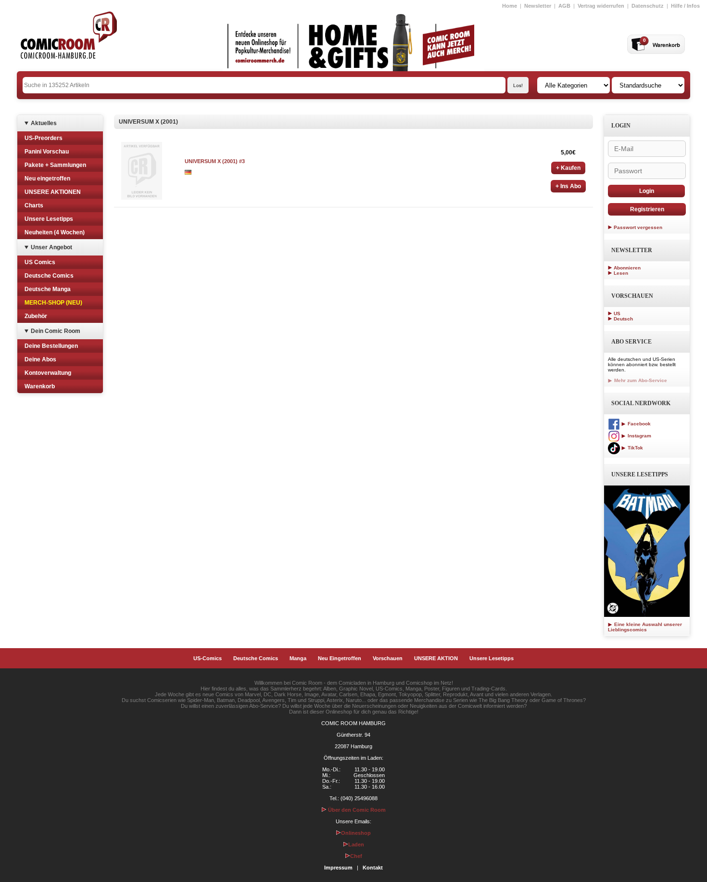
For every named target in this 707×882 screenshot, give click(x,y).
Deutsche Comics (49, 275)
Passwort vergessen (638, 227)
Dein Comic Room (55, 331)
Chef (356, 856)
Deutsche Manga (48, 289)
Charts (34, 205)
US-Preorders (44, 138)
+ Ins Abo (568, 186)
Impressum (338, 867)
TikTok (634, 447)
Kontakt (373, 867)
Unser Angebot (51, 247)
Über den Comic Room (356, 810)
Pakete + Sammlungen (55, 165)
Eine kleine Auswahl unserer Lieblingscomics (645, 627)
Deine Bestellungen (51, 346)
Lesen (621, 273)
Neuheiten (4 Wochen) (55, 232)
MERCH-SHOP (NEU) (53, 302)
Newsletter (537, 6)
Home (509, 6)
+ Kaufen (568, 168)
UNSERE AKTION (436, 658)
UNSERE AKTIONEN (53, 192)
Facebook (638, 423)
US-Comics (207, 658)
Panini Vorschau (47, 151)
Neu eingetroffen (47, 178)
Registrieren (647, 209)
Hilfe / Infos (685, 6)
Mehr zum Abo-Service (640, 380)
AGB (564, 6)
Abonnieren (627, 267)
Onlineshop (356, 833)
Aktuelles (44, 123)
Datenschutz (647, 6)
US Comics (40, 262)
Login (646, 191)
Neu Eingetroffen (339, 658)
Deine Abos (40, 359)
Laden (356, 844)
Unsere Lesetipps (49, 219)
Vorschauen (388, 658)
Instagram (638, 435)
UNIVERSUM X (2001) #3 (215, 161)
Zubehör (36, 316)
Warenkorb (40, 386)
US (617, 313)
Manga (298, 658)
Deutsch (623, 318)
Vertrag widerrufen (601, 6)
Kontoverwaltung (48, 373)
